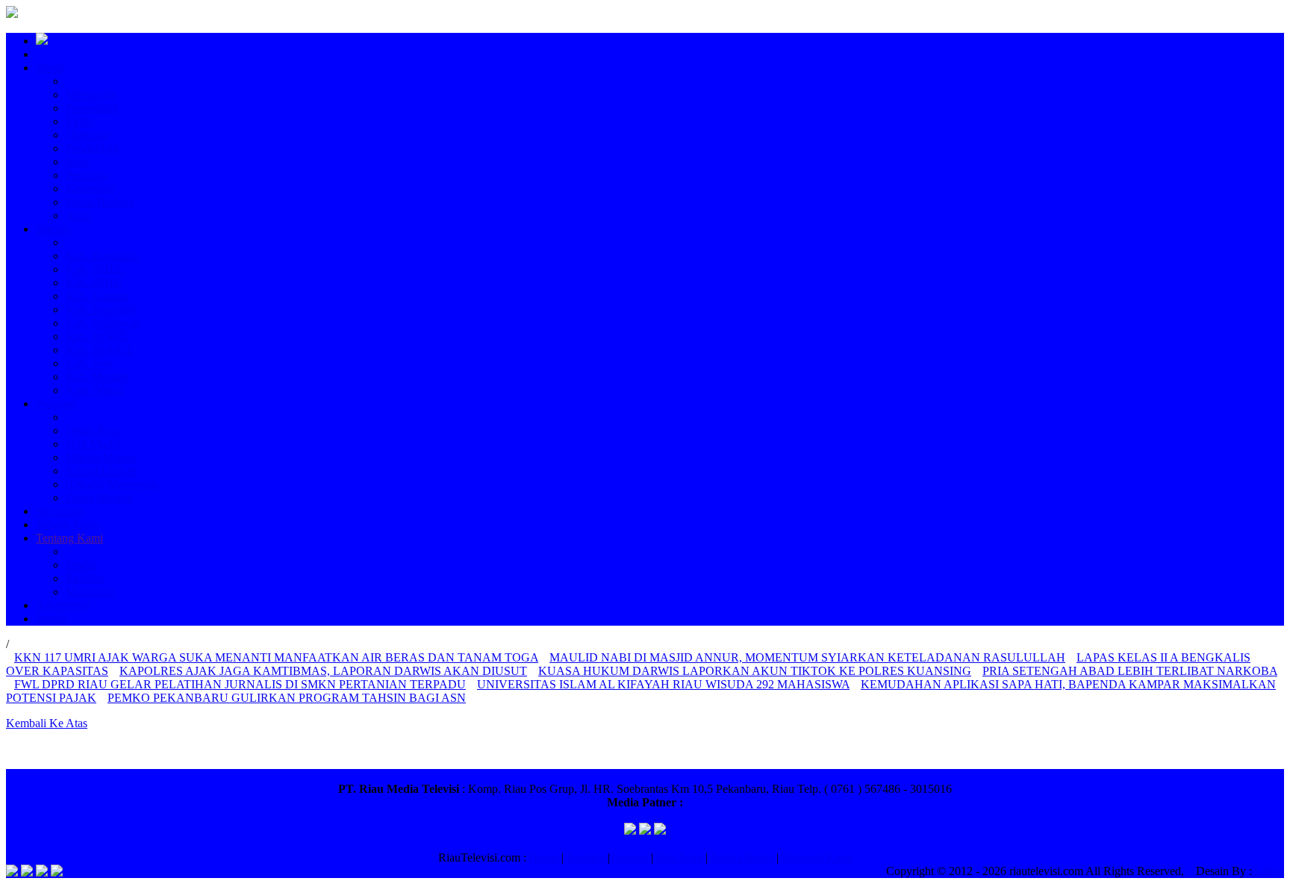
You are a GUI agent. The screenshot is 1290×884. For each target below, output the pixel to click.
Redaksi (85, 578)
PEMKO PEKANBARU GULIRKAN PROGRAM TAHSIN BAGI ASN (287, 697)
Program (56, 403)
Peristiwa (87, 175)
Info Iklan (679, 857)
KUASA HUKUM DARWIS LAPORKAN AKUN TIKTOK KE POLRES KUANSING (754, 670)
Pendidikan (92, 148)
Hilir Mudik (94, 444)
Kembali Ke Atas (46, 723)
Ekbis (79, 121)
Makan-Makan (100, 457)
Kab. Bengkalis (102, 255)
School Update (101, 470)
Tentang (630, 857)
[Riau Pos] (630, 830)
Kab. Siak (89, 363)
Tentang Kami (69, 538)
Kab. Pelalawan (103, 323)
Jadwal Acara (67, 524)
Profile (81, 564)
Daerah (53, 228)
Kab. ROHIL (97, 336)
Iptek (78, 161)
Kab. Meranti (97, 376)
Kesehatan (90, 188)
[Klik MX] (660, 830)
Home (545, 857)
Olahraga (87, 134)
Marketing (90, 591)
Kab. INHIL (95, 269)
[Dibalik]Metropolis (112, 484)
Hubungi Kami (817, 857)
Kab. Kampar (98, 296)
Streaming (60, 511)
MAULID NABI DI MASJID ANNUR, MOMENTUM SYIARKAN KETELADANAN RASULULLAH (807, 657)
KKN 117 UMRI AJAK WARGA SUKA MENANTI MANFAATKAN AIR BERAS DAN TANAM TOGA (276, 657)
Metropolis (91, 94)
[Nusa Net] (645, 830)
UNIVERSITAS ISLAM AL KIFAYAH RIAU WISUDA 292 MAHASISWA (663, 684)
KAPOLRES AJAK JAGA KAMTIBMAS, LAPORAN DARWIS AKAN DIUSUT (323, 670)
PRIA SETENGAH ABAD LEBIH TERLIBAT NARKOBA (1129, 670)
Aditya (1268, 871)
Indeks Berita (742, 857)
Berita (50, 67)
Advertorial (63, 605)
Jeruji (78, 215)
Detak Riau (92, 430)
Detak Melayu (99, 497)
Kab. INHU (94, 282)
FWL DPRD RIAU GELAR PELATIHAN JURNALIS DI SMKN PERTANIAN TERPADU (240, 684)
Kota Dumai (95, 390)
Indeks (51, 618)
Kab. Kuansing (101, 309)
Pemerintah (92, 108)
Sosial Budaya (100, 202)
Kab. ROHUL (100, 349)
